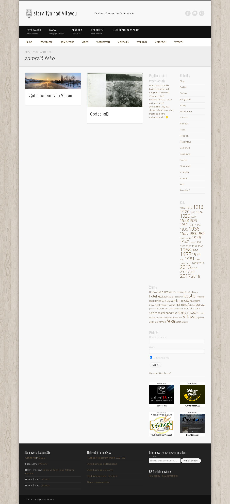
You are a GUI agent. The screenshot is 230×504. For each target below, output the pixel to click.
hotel (153, 296)
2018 (195, 276)
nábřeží (164, 304)
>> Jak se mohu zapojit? (126, 29)
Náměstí (184, 123)
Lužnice (157, 300)
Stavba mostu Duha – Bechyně (102, 475)
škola (178, 321)
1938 (193, 233)
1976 (194, 250)
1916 (198, 207)
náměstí (182, 304)
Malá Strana (186, 111)
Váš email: (154, 456)
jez (159, 296)
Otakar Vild (30, 457)
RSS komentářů (170, 475)
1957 (194, 246)
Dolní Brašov (164, 292)
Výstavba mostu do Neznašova (102, 463)
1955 (188, 246)
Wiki (182, 184)
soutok (161, 312)
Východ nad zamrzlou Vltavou (50, 95)
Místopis (77, 31)
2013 (185, 267)
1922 (192, 212)
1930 (183, 224)
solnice (153, 312)
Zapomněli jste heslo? (160, 373)
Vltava (189, 316)
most (185, 300)
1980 (182, 259)
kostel (189, 295)
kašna (174, 296)
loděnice (200, 296)
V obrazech (103, 42)
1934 (198, 225)
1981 (190, 259)
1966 (200, 246)
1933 (191, 225)
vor (202, 317)
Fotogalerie (33, 31)
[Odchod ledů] (115, 90)
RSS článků (154, 475)
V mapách (160, 42)
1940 (182, 238)
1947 (184, 242)
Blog (29, 42)
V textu (179, 42)
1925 (185, 216)
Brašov (183, 93)
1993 (182, 263)
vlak (180, 317)
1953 (182, 246)
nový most (154, 304)
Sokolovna (185, 153)
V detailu (123, 42)
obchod (192, 305)
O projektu (97, 31)
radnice (172, 308)
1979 (196, 254)
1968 (185, 249)
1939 (201, 233)
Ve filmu (142, 42)
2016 (191, 272)
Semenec (185, 147)
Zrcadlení (46, 42)
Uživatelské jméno (158, 337)
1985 (198, 259)
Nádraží (184, 117)
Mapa (56, 31)
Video (85, 42)
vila (158, 317)
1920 (184, 211)
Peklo (183, 129)
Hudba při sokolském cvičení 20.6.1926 (106, 457)
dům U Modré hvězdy (183, 292)
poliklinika (153, 308)
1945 (196, 237)
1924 (199, 212)
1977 (185, 254)
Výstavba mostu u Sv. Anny (100, 469)
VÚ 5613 (41, 457)
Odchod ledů (99, 114)
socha (179, 309)
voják (198, 317)
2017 (185, 276)
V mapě (183, 178)
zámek (162, 321)
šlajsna (185, 322)
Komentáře (67, 42)
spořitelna (171, 312)
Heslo (152, 347)
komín (180, 296)
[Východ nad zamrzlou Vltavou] (53, 81)
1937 (184, 233)
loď (151, 300)
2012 (201, 263)
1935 (184, 229)
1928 (184, 220)
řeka (170, 321)
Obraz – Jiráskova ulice (98, 481)
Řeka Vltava (185, 141)
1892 (182, 207)
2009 (195, 263)
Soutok (183, 159)
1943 (188, 238)
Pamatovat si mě (161, 357)
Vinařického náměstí (169, 317)
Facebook (188, 13)
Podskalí (184, 135)
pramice (163, 308)
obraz (200, 304)
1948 (192, 242)
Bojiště (183, 87)
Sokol (185, 308)
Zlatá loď (153, 321)
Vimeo (195, 13)
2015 (183, 272)
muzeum (195, 300)
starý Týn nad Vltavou (55, 13)
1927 (193, 216)
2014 (194, 268)
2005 (188, 263)
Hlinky (183, 105)
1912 (189, 208)
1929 (193, 220)
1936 (194, 228)
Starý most (185, 165)
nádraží (172, 305)
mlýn (176, 300)
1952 (198, 242)
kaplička (166, 296)
